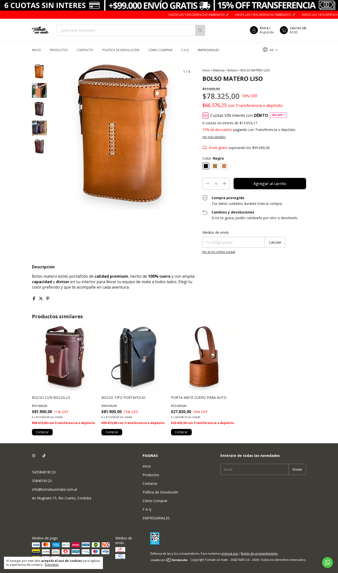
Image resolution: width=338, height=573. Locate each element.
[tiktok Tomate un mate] (44, 455)
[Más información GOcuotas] (278, 115)
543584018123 (44, 472)
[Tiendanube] (169, 561)
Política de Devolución (120, 50)
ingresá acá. (230, 554)
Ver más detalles (214, 137)
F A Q (185, 50)
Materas (218, 70)
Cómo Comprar (160, 50)
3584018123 (42, 480)
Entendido (52, 565)
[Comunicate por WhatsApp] (327, 562)
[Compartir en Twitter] (41, 298)
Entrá (264, 28)
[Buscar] (200, 30)
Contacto (85, 50)
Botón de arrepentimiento (259, 554)
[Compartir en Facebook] (34, 298)
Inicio (36, 50)
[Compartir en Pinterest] (48, 298)
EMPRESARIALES (208, 50)
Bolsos (232, 70)
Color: (213, 158)
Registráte (267, 32)
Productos (59, 50)
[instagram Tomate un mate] (33, 455)
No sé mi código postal (218, 252)
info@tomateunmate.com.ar (54, 489)
